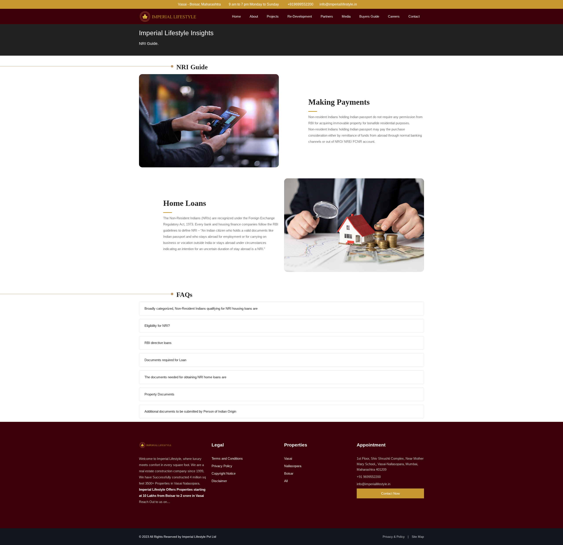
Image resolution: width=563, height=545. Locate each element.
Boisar (288, 473)
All (286, 481)
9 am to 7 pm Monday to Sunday (253, 4)
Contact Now (390, 493)
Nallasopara (292, 466)
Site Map (418, 536)
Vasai (288, 458)
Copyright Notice (224, 473)
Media (346, 16)
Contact (414, 16)
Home (236, 16)
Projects (273, 16)
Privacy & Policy (394, 536)
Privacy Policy (222, 466)
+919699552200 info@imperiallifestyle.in (322, 4)
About (254, 16)
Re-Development (299, 16)
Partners (327, 16)
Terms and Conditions (227, 458)
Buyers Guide (369, 16)
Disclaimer (219, 481)
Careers (394, 16)
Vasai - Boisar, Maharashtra (199, 4)
